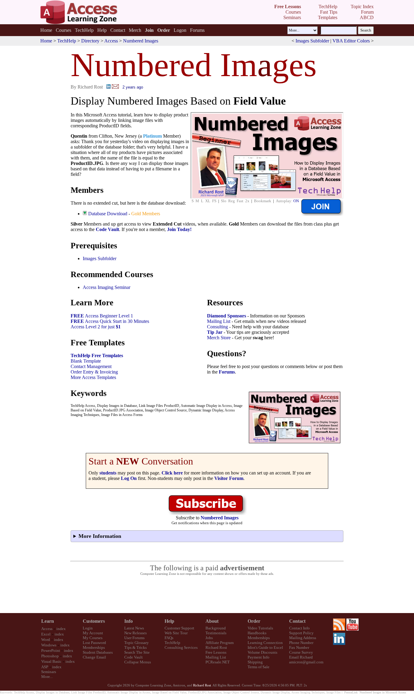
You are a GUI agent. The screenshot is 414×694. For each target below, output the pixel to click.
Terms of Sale (258, 667)
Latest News (134, 628)
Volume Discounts (262, 652)
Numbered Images (140, 40)
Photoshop (50, 656)
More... (47, 676)
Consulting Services (181, 647)
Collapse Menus (137, 662)
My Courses (92, 637)
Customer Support (179, 628)
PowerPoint (50, 650)
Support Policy (301, 633)
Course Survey (301, 652)
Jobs (209, 637)
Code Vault (107, 229)
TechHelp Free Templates (97, 355)
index (61, 628)
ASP (44, 667)
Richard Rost (216, 647)
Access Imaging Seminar (106, 287)
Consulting (217, 326)
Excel (46, 634)
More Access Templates (93, 377)
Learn (47, 621)
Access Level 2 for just (96, 326)
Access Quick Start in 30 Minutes (110, 321)
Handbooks (257, 633)
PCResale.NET (217, 662)
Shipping (255, 662)
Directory (90, 40)
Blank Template (86, 361)
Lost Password (94, 642)
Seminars (48, 671)
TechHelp (84, 30)
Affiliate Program (219, 642)
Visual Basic (51, 661)
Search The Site (137, 652)
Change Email (94, 657)
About (212, 621)
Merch (135, 30)
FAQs (169, 637)
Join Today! (179, 229)
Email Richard (301, 657)
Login (88, 628)
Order (254, 621)
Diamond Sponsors (226, 315)
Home (46, 30)
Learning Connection (265, 642)
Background (215, 628)
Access (111, 40)
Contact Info (299, 628)
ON (296, 201)
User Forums (134, 637)
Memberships (94, 647)
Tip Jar (214, 332)
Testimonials (215, 633)
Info (128, 621)
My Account (93, 633)
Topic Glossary (136, 642)
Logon (180, 30)
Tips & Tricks (135, 647)
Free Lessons (215, 652)
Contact (117, 30)
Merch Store (219, 337)
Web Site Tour (176, 633)
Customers (94, 621)
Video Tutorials (260, 628)
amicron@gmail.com (306, 662)
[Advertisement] (207, 594)
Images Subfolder (312, 40)
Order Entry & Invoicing (94, 371)
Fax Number (299, 647)
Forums (197, 30)
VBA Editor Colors (351, 40)
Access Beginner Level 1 (102, 315)
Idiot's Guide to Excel (265, 647)
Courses (63, 30)
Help (102, 30)
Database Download (107, 213)
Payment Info (258, 657)
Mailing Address (302, 637)
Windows (48, 645)
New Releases (135, 633)
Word (45, 639)
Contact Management (91, 366)
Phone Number (301, 642)
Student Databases (98, 652)
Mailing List (218, 321)
